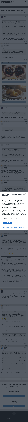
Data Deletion (6, 227)
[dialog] (14, 211)
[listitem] (14, 219)
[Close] (25, 194)
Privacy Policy (22, 227)
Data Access (14, 227)
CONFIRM (7, 222)
